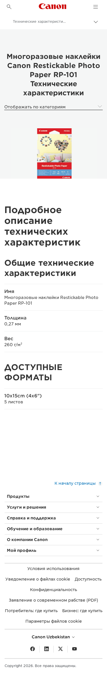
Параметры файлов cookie (53, 621)
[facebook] (32, 649)
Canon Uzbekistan (51, 637)
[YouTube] (74, 649)
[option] (53, 153)
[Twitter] (60, 649)
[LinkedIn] (46, 649)
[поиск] (9, 6)
